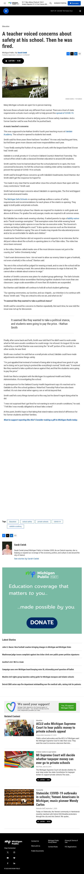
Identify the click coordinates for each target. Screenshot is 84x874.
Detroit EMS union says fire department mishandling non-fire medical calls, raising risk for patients (41, 684)
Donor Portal (60, 3)
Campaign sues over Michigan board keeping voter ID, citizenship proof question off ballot (38, 669)
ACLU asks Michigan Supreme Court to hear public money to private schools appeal (56, 727)
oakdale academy (15, 526)
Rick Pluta (39, 767)
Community (39, 790)
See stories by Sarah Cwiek (26, 558)
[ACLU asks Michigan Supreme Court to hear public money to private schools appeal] (19, 728)
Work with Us (35, 846)
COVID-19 (57, 522)
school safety (27, 522)
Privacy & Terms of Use (71, 841)
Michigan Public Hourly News (53, 841)
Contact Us (35, 841)
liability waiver (73, 218)
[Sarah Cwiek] (7, 548)
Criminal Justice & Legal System (46, 752)
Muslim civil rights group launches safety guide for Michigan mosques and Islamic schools (38, 677)
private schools (43, 522)
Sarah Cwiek (22, 53)
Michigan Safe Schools (18, 199)
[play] (6, 11)
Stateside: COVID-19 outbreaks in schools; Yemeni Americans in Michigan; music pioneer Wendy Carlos (57, 798)
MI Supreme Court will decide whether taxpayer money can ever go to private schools (55, 759)
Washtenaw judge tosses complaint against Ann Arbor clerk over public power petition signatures (40, 654)
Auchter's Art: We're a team (13, 662)
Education (5, 26)
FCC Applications (70, 847)
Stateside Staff (40, 808)
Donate (75, 3)
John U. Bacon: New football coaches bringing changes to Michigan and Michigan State (36, 647)
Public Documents (37, 851)
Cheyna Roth (40, 735)
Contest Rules (53, 847)
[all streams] (81, 11)
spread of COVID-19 (64, 113)
